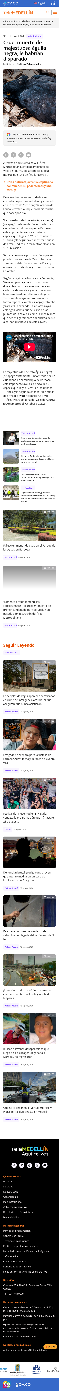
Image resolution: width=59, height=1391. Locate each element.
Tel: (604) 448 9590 (13, 1293)
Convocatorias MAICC (15, 1261)
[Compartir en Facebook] (6, 155)
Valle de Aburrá (27, 21)
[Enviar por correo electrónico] (28, 155)
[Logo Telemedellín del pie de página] (29, 1150)
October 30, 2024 (35, 403)
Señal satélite (10, 1256)
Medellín (28, 488)
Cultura (8, 829)
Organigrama (10, 1196)
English (42, 3)
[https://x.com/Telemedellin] (21, 1165)
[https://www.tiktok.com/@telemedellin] (29, 1165)
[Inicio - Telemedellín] (18, 12)
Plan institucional (12, 1201)
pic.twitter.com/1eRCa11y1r (31, 396)
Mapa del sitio (11, 1217)
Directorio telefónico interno (18, 1212)
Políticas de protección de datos (20, 1246)
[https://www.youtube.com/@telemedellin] (45, 1165)
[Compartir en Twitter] (13, 155)
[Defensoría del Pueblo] (22, 1370)
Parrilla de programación (17, 1230)
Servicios (8, 1186)
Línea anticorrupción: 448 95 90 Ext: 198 (25, 1271)
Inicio (6, 21)
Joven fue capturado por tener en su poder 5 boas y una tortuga (30, 186)
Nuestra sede (10, 1191)
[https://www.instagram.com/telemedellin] (37, 1165)
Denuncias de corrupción (17, 1266)
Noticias (14, 21)
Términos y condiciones (16, 1241)
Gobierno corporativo (15, 1207)
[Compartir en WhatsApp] (21, 155)
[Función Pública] (41, 1369)
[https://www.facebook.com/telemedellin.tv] (14, 1165)
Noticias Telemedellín (29, 64)
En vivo (51, 1346)
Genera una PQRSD (13, 1235)
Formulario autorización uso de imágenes (26, 1251)
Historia (7, 1181)
